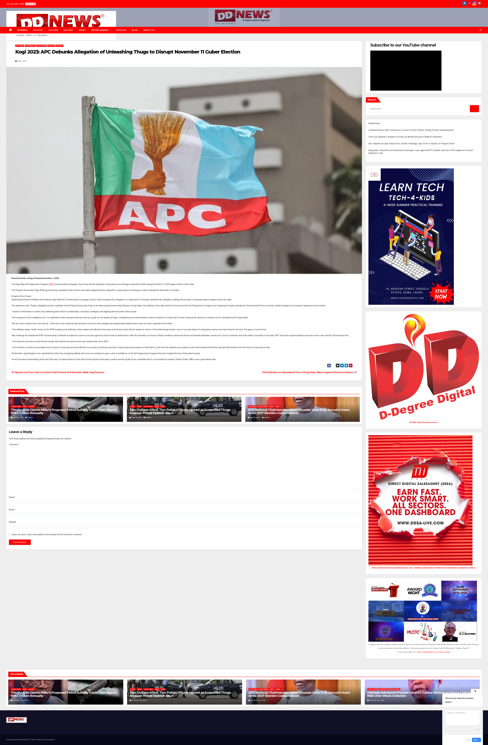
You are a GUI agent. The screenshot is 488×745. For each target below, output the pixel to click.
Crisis (139, 406)
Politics (38, 30)
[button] (481, 30)
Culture (53, 30)
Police (132, 406)
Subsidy (32, 406)
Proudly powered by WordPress (18, 740)
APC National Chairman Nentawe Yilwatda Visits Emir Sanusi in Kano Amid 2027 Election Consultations (298, 411)
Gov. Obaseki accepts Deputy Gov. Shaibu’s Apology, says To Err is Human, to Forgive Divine (411, 143)
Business (22, 30)
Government (30, 45)
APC (51, 284)
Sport (82, 30)
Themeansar (50, 740)
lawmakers (383, 689)
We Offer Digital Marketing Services (424, 422)
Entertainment (101, 30)
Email (12, 510)
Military (68, 30)
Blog (135, 30)
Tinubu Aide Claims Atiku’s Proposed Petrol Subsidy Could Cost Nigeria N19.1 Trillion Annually (64, 411)
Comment (14, 444)
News (25, 406)
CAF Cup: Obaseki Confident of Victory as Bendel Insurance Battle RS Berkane (405, 137)
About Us (149, 30)
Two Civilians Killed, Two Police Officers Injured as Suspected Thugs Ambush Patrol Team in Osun (179, 411)
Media (157, 406)
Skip (468, 740)
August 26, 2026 (20, 700)
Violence (59, 45)
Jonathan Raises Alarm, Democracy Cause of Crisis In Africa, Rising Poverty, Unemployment (411, 130)
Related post (374, 123)
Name (12, 497)
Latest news (41, 45)
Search (372, 99)
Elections (19, 45)
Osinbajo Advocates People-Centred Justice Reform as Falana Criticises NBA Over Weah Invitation (420, 694)
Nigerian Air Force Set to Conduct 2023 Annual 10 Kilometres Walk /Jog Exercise (59, 372)
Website (12, 522)
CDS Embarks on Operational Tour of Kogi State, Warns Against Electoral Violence (308, 372)
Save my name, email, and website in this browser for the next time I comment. (47, 534)
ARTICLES (121, 30)
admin (30, 418)
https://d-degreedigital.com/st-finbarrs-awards (433, 652)
